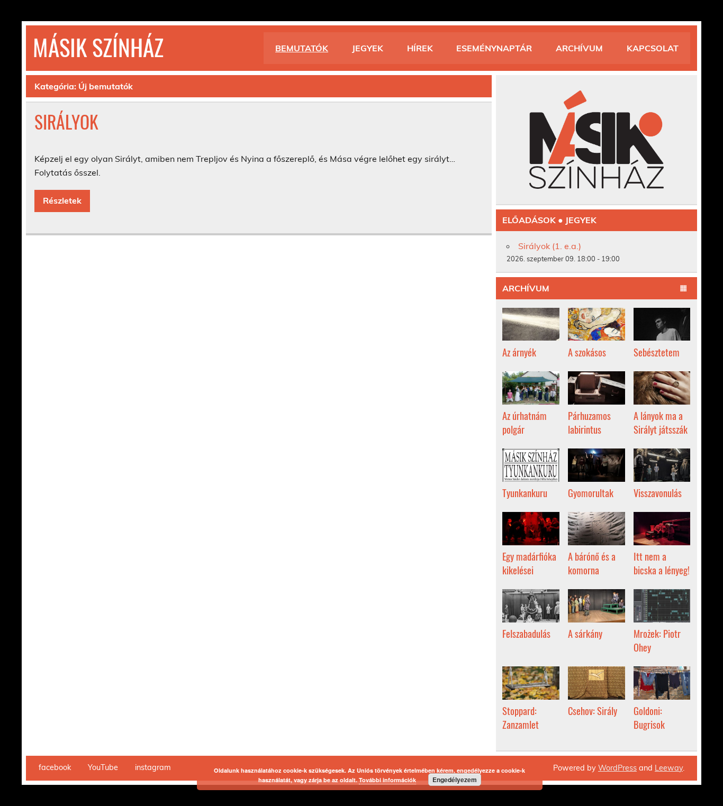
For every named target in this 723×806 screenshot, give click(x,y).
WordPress (617, 768)
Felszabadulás (526, 633)
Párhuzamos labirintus (589, 422)
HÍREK (420, 48)
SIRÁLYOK (66, 121)
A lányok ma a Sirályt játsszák (661, 422)
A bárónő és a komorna (592, 563)
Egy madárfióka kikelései (529, 563)
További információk (387, 780)
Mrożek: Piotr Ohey (657, 640)
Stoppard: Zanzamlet (520, 717)
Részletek (62, 200)
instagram (153, 767)
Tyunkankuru (524, 493)
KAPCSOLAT (653, 48)
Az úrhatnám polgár (524, 422)
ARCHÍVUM (579, 48)
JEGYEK (367, 48)
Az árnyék (519, 352)
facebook (55, 767)
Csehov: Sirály (592, 710)
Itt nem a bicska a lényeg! (662, 563)
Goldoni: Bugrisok (649, 717)
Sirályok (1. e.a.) (549, 246)
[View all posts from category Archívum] (683, 288)
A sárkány (585, 633)
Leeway (669, 768)
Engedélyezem (454, 779)
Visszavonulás (658, 493)
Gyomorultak (590, 493)
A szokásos (587, 352)
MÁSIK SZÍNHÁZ (98, 46)
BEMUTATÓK (301, 48)
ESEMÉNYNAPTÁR (494, 48)
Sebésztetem (657, 352)
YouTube (103, 767)
